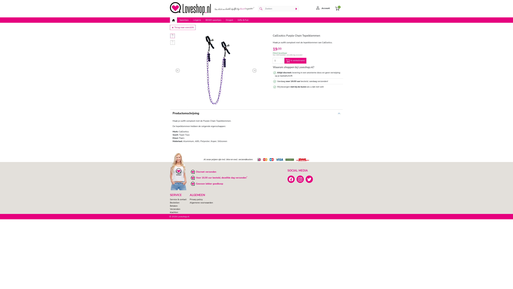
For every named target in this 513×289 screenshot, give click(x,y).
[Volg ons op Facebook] (291, 179)
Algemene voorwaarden (201, 202)
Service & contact (178, 199)
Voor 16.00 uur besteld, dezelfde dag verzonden (221, 177)
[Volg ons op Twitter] (309, 179)
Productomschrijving (186, 113)
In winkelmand (297, 60)
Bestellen (174, 202)
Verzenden (175, 209)
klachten (174, 212)
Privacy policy (196, 199)
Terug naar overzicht (184, 27)
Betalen (174, 205)
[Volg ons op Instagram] (300, 179)
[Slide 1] (172, 36)
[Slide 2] (172, 42)
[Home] (173, 20)
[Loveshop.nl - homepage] (190, 8)
